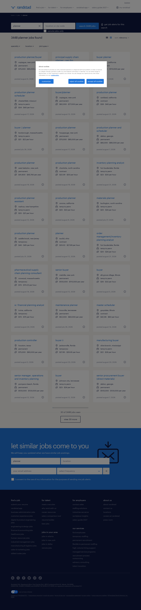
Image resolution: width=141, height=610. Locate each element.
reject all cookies (76, 81)
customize (46, 81)
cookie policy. (55, 75)
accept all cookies (95, 81)
